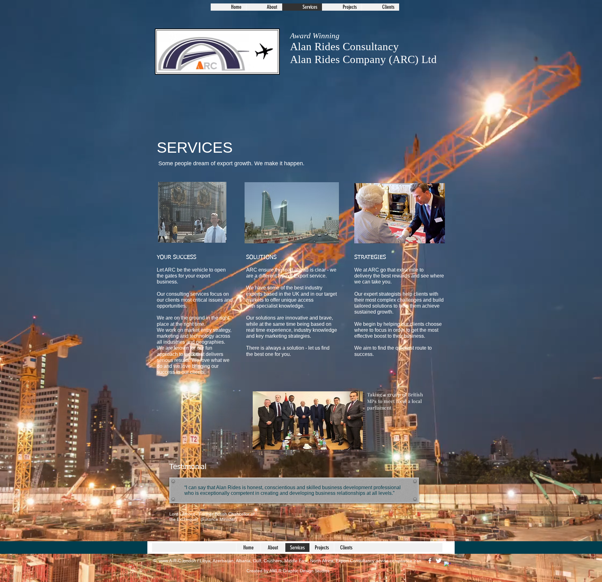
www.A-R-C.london (177, 560)
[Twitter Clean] (438, 560)
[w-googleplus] (447, 564)
